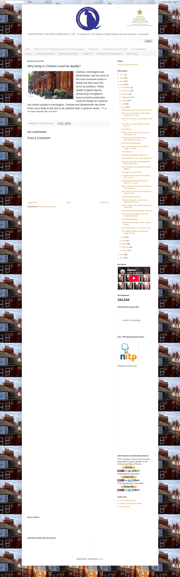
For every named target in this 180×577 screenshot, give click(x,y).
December (126, 88)
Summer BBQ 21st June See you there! (136, 158)
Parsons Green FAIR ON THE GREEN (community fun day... (136, 114)
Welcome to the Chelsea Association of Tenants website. (59, 49)
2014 (122, 85)
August (125, 101)
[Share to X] (64, 123)
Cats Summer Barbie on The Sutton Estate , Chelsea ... (135, 147)
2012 (122, 258)
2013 (122, 255)
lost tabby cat (127, 129)
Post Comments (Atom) (46, 207)
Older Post (104, 203)
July (123, 104)
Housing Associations (45, 54)
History (28, 54)
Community (94, 49)
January (125, 250)
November (126, 91)
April (124, 241)
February (125, 247)
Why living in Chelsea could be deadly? (137, 110)
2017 (122, 75)
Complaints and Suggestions (109, 54)
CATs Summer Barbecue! (131, 143)
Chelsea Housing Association (131, 504)
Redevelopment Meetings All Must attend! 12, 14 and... (135, 182)
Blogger (100, 559)
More (104, 108)
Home (68, 203)
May (124, 237)
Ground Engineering (129, 219)
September (126, 97)
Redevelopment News (68, 54)
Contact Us (87, 54)
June (124, 107)
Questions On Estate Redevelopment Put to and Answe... (136, 163)
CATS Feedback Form (128, 501)
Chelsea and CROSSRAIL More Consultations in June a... (134, 139)
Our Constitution (138, 49)
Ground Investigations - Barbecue (134, 155)
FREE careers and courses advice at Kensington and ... (135, 134)
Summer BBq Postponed (131, 197)
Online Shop (131, 54)
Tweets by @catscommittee (127, 65)
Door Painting (127, 152)
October (125, 94)
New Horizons (125, 506)
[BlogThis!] (61, 123)
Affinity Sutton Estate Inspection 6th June (137, 211)
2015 (122, 81)
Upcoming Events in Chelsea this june (136, 228)
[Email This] (59, 123)
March (124, 244)
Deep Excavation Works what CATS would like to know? (135, 215)
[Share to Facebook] (67, 123)
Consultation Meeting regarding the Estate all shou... (135, 232)
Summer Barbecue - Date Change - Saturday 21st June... (135, 201)
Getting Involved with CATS (115, 49)
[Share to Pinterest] (69, 123)
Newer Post (32, 203)
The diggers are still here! (131, 172)
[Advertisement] (131, 403)
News (27, 49)
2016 (122, 78)
